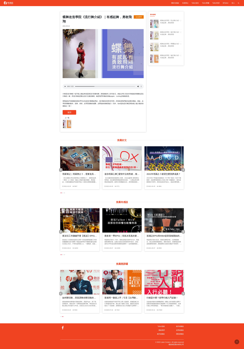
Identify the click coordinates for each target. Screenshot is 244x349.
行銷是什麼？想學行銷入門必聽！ (162, 298)
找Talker (225, 3)
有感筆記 (185, 3)
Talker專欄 (205, 3)
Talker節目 (195, 3)
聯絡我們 (162, 330)
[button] (62, 192)
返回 (69, 112)
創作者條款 (161, 334)
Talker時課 (216, 3)
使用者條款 (180, 330)
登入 (233, 3)
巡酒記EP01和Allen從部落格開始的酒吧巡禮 (164, 236)
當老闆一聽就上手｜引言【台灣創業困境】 (121, 298)
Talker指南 (161, 326)
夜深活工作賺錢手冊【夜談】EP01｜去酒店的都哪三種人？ (79, 236)
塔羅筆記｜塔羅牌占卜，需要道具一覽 (79, 174)
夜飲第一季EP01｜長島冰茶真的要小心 (121, 236)
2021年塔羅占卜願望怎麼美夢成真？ (164, 174)
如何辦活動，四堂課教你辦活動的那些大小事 (79, 298)
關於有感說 (175, 3)
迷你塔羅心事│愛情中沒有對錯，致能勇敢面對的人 (121, 174)
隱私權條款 (180, 334)
